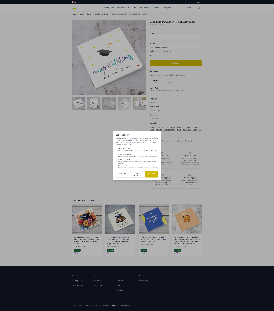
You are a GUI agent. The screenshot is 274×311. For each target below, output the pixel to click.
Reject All (122, 173)
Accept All (151, 173)
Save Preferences (137, 174)
